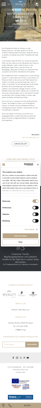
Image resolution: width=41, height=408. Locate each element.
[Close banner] (38, 164)
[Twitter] (21, 358)
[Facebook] (13, 358)
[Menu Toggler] (4, 4)
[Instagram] (17, 358)
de (8, 4)
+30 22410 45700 (22, 326)
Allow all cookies (20, 236)
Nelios (23, 372)
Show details (29, 229)
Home (11, 26)
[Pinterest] (24, 358)
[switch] (36, 207)
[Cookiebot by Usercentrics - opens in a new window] (25, 164)
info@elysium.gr (20, 330)
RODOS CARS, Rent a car (20, 310)
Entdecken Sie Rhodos (22, 26)
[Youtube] (28, 358)
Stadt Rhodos (20, 28)
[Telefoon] (10, 405)
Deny (20, 242)
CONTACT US (20, 317)
